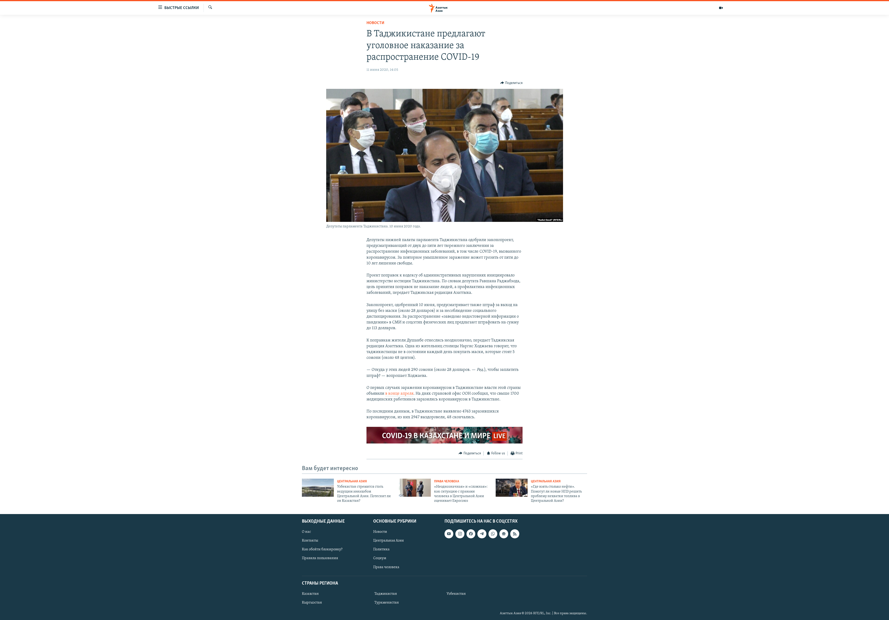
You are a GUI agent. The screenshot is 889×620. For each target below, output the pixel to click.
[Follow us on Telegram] (481, 533)
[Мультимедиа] (721, 8)
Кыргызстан (312, 602)
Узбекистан (456, 594)
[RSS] (514, 533)
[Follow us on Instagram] (459, 533)
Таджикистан (385, 594)
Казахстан (310, 594)
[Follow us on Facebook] (470, 533)
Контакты (310, 540)
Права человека (446, 481)
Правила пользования (320, 558)
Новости (375, 23)
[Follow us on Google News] (503, 533)
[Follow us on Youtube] (448, 533)
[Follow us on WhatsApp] (492, 533)
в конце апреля (399, 394)
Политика (381, 549)
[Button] (511, 83)
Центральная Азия (352, 481)
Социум (379, 558)
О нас (306, 532)
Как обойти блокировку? (322, 549)
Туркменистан (386, 602)
